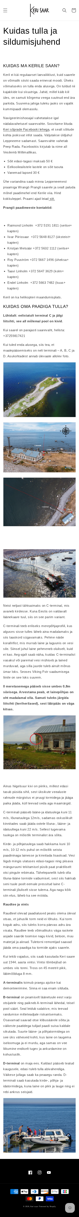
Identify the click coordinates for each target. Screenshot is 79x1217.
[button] (5, 10)
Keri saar (34, 1206)
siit (52, 198)
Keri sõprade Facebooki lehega (26, 129)
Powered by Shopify (47, 1206)
